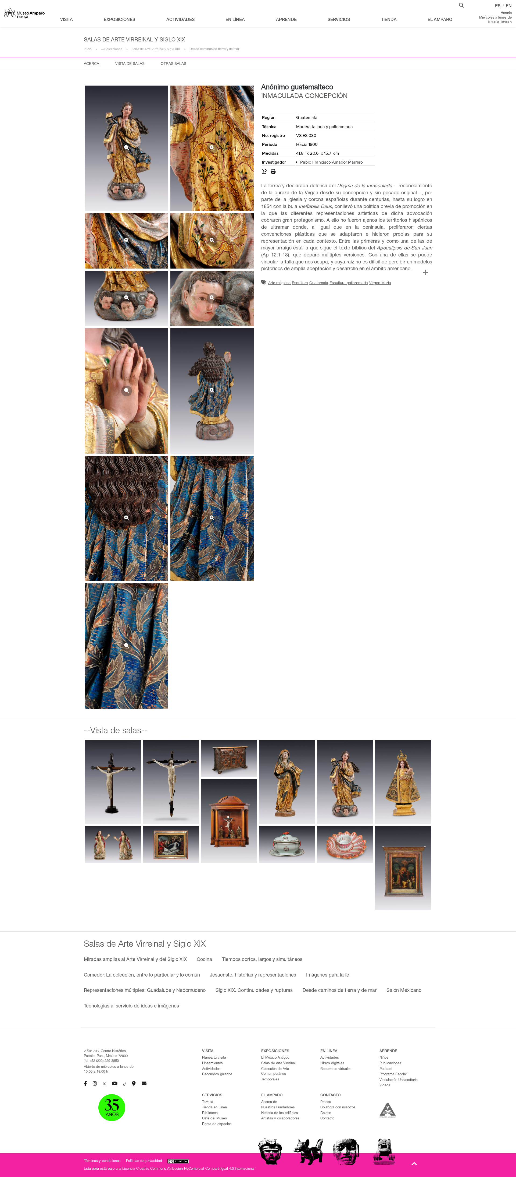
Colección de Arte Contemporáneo (275, 1071)
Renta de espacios (217, 1124)
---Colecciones (111, 49)
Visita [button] (66, 20)
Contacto (327, 1118)
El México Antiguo (275, 1058)
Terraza (207, 1102)
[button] (461, 5)
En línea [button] (235, 20)
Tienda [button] (389, 20)
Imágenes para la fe (327, 975)
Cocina (204, 959)
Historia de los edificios (279, 1113)
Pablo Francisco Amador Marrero (331, 162)
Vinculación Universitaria (398, 1080)
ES (497, 6)
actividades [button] (180, 20)
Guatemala (318, 283)
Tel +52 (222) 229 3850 (101, 1061)
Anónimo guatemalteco (297, 87)
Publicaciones (390, 1063)
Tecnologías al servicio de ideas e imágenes (131, 1006)
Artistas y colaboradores (280, 1118)
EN (509, 6)
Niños (383, 1058)
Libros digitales (332, 1063)
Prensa (325, 1102)
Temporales (270, 1079)
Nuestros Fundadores (278, 1107)
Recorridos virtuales (336, 1069)
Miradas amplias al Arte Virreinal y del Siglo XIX (135, 959)
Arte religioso (279, 283)
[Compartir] (264, 172)
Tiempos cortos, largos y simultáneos (262, 959)
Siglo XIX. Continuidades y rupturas (254, 990)
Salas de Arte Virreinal (278, 1063)
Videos (384, 1085)
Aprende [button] (286, 20)
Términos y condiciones (102, 1161)
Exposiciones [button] (119, 20)
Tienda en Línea (214, 1107)
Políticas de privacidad (144, 1161)
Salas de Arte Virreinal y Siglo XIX (156, 49)
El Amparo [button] (440, 20)
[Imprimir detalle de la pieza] (273, 172)
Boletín (325, 1113)
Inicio (88, 49)
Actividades (211, 1069)
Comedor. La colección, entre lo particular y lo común (142, 975)
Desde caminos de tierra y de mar (340, 990)
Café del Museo (214, 1118)
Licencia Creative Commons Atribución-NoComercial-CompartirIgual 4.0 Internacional (188, 1169)
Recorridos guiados (217, 1074)
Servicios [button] (339, 20)
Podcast (385, 1069)
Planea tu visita (214, 1058)
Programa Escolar (393, 1074)
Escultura (300, 283)
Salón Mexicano (403, 990)
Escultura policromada (348, 283)
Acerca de (269, 1102)
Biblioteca (210, 1113)
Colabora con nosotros (338, 1107)
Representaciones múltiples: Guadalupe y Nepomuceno (145, 990)
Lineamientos (212, 1063)
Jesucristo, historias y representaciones (253, 975)
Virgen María (380, 283)
